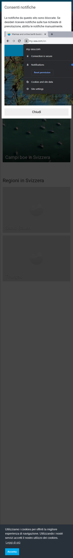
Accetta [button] (12, 551)
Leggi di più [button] (13, 542)
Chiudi (36, 112)
